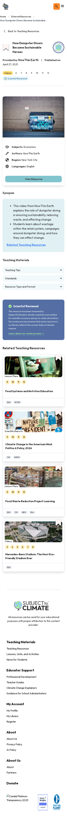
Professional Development (21, 676)
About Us (12, 738)
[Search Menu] (56, 6)
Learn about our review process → (26, 333)
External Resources (21, 16)
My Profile (12, 710)
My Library (12, 716)
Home (3, 16)
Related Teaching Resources (26, 245)
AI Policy (11, 749)
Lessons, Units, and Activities (23, 654)
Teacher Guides (15, 682)
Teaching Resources (18, 648)
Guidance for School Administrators (26, 693)
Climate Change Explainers (22, 687)
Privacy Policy (14, 744)
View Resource (33, 179)
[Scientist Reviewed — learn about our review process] (58, 47)
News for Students (17, 659)
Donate (12, 783)
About (10, 767)
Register (11, 721)
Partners (11, 772)
